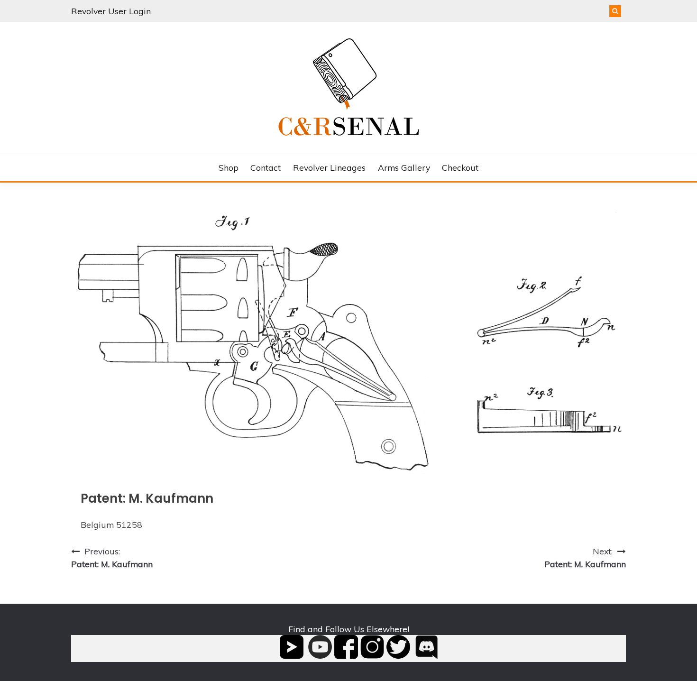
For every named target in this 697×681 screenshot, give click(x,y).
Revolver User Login (111, 11)
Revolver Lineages (329, 167)
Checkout (460, 167)
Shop (228, 167)
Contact (265, 167)
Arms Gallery (404, 167)
